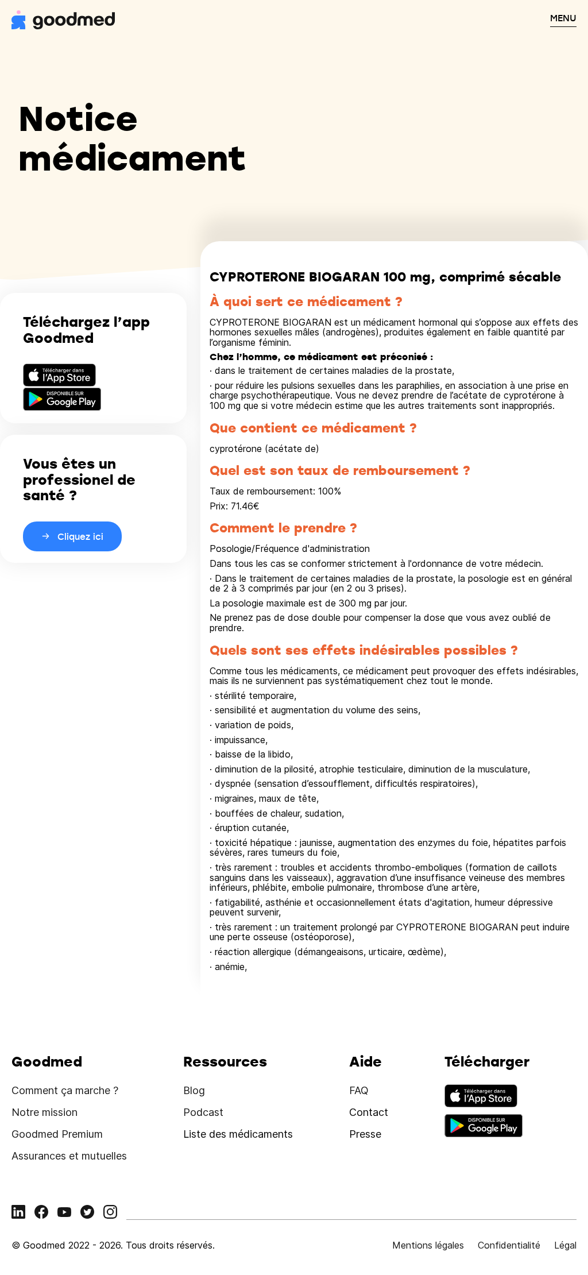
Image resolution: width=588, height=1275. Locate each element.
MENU (563, 17)
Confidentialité (509, 1245)
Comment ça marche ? (64, 1090)
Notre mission (44, 1112)
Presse (365, 1134)
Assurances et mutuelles (69, 1156)
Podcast (203, 1112)
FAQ (359, 1090)
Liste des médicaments (238, 1134)
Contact (368, 1112)
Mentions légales (428, 1245)
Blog (194, 1090)
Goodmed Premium (57, 1134)
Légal (565, 1245)
